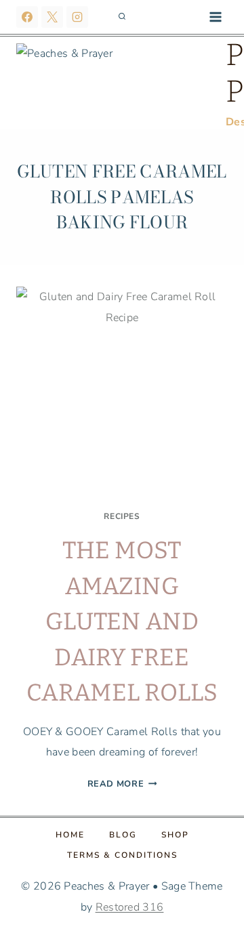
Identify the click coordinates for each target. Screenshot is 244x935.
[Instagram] (77, 17)
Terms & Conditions (122, 855)
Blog (123, 834)
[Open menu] (215, 16)
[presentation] (122, 392)
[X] (52, 17)
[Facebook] (27, 17)
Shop (175, 834)
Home (70, 834)
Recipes (122, 516)
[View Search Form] (122, 17)
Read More (122, 784)
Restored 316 (130, 907)
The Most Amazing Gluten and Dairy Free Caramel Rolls (122, 621)
